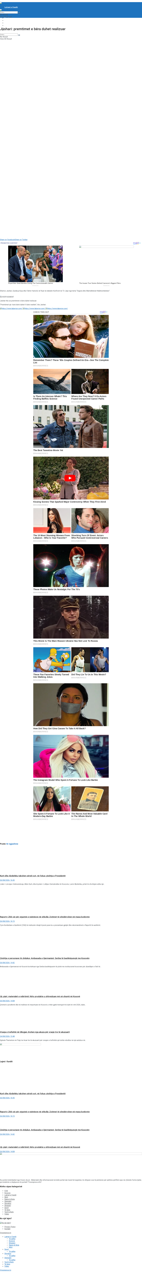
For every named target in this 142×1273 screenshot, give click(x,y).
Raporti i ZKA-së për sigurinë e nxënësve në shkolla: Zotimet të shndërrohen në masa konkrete (45, 917)
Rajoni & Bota (14, 14)
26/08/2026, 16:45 (7, 880)
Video (6, 1214)
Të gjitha (12, 1239)
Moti (6, 1197)
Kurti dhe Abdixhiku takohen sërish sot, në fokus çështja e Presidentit (33, 876)
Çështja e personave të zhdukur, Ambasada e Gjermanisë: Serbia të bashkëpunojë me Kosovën (44, 958)
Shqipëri (7, 1206)
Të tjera (7, 25)
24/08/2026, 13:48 (7, 1036)
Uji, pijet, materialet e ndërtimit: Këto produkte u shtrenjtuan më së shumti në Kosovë (40, 996)
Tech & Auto (9, 1212)
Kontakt (7, 1229)
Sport (6, 18)
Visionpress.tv (5, 1233)
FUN (6, 1191)
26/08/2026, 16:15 (7, 921)
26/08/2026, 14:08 (7, 1001)
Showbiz (8, 20)
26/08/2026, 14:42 (7, 963)
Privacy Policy (10, 1227)
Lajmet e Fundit (11, 7)
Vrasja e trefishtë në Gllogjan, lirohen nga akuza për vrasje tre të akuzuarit (35, 1032)
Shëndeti (8, 23)
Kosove (7, 1193)
